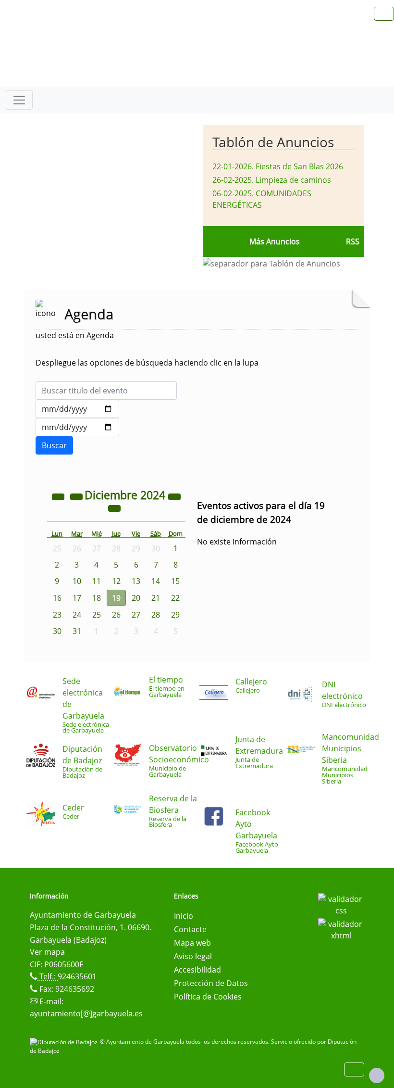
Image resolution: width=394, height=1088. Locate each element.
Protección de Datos (211, 983)
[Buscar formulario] (54, 445)
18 (96, 598)
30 (57, 631)
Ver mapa (47, 952)
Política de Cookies (208, 996)
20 (136, 598)
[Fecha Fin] (77, 427)
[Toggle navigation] (19, 100)
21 (155, 598)
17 (77, 598)
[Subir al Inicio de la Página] (376, 1075)
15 (175, 581)
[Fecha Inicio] (77, 409)
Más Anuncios (274, 241)
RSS (352, 241)
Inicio (183, 916)
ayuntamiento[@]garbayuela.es (86, 1013)
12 (116, 581)
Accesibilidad (197, 969)
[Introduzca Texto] (106, 390)
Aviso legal (193, 956)
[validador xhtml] (341, 929)
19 (116, 598)
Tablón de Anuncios (273, 142)
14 (155, 581)
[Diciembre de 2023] (59, 496)
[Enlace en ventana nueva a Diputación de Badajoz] (65, 1041)
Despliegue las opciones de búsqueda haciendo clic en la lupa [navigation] (147, 362)
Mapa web (192, 942)
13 (136, 581)
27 (136, 614)
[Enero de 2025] (114, 508)
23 (57, 614)
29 (175, 614)
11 (96, 581)
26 (116, 614)
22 (175, 598)
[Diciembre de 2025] (174, 496)
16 (57, 598)
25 (96, 614)
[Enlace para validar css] (341, 903)
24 (77, 614)
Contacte (190, 929)
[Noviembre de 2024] (77, 496)
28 (155, 614)
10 (77, 581)
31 (77, 631)
